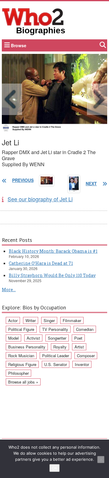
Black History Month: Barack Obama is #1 (53, 251)
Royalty (60, 347)
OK (54, 468)
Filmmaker (72, 320)
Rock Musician (21, 355)
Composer (86, 355)
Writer (30, 320)
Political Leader (55, 355)
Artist (79, 347)
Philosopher (18, 373)
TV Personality (55, 329)
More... (9, 289)
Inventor (82, 364)
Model (13, 338)
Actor (13, 320)
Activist (33, 338)
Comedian (85, 329)
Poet (78, 338)
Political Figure (21, 329)
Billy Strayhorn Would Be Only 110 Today (52, 275)
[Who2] (33, 16)
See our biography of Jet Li (40, 199)
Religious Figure (22, 364)
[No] (100, 459)
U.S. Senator (55, 364)
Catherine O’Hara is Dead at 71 (41, 263)
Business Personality (26, 347)
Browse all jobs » (23, 382)
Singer (49, 320)
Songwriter (57, 338)
